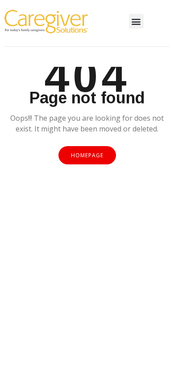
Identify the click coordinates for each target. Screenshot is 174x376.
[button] (136, 21)
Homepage (87, 155)
